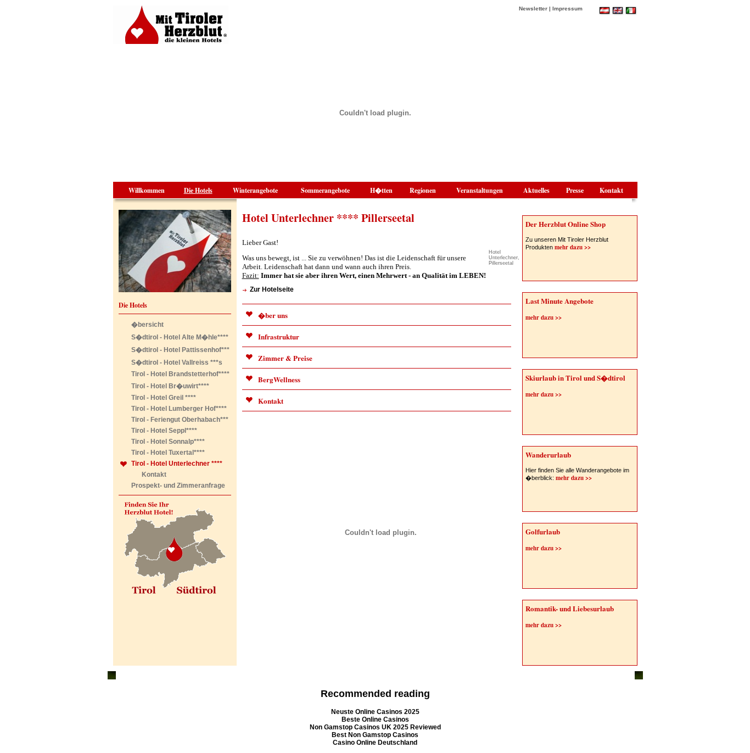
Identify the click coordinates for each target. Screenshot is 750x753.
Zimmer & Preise (285, 358)
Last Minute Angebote (559, 300)
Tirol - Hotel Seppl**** (164, 430)
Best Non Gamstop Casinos (375, 735)
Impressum (567, 8)
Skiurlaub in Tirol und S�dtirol (575, 377)
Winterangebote (255, 190)
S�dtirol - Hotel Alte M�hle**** (179, 337)
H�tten (381, 190)
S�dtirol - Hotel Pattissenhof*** (180, 350)
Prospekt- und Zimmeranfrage (178, 485)
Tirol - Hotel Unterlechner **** (176, 463)
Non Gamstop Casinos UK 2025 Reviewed (375, 727)
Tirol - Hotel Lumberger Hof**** (179, 408)
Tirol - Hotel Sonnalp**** (168, 441)
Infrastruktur (278, 336)
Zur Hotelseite (272, 289)
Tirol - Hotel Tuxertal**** (168, 452)
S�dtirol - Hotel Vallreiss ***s (176, 362)
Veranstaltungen (479, 190)
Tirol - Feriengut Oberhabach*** (179, 419)
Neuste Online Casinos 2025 (375, 712)
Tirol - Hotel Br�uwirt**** (170, 386)
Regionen (423, 190)
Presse (575, 190)
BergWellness (279, 379)
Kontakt (611, 190)
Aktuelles (536, 190)
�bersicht (147, 324)
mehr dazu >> (572, 247)
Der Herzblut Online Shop (565, 224)
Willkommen (146, 190)
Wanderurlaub (548, 454)
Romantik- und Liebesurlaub (569, 608)
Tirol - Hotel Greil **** (163, 397)
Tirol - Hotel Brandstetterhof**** (180, 374)
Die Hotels (198, 190)
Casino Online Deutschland (375, 742)
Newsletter (533, 8)
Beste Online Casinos (375, 719)
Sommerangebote (325, 190)
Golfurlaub (542, 531)
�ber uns (273, 315)
